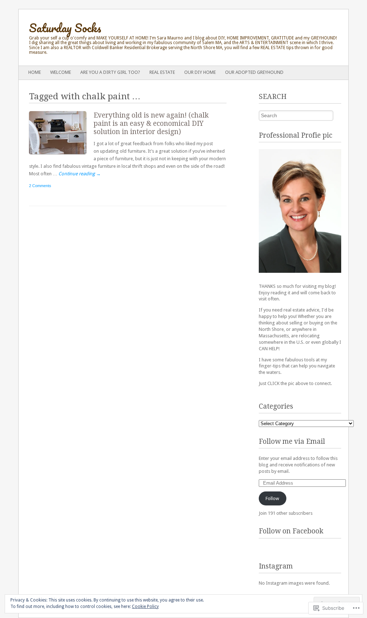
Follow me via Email (292, 441)
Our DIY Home (200, 72)
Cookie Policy (145, 606)
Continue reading (79, 173)
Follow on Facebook (291, 531)
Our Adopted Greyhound (254, 72)
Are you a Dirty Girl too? (110, 72)
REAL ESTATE (162, 72)
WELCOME (60, 72)
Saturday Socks (65, 27)
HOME (34, 72)
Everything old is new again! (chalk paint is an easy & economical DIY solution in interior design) (151, 123)
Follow (272, 498)
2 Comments (40, 186)
